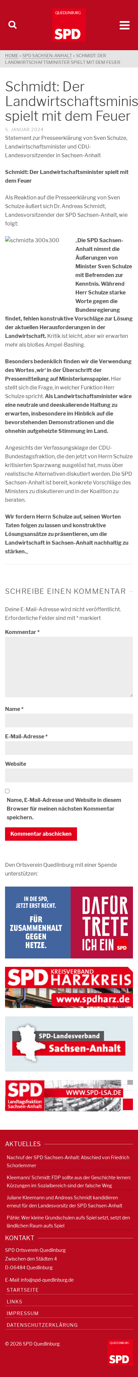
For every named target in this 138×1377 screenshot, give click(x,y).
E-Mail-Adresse (26, 736)
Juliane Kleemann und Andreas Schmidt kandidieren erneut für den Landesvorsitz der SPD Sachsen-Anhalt (64, 1201)
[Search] (12, 25)
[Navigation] (124, 25)
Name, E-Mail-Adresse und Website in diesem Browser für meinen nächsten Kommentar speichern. (64, 809)
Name (14, 709)
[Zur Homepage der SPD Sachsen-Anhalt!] (69, 1043)
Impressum (23, 1313)
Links (14, 1301)
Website (15, 764)
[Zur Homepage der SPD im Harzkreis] (69, 987)
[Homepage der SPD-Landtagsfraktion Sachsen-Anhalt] (69, 1095)
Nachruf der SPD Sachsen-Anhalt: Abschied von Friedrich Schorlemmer (68, 1161)
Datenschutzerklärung (42, 1325)
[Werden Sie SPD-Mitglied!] (69, 922)
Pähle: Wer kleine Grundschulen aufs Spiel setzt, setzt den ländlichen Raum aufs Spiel (68, 1221)
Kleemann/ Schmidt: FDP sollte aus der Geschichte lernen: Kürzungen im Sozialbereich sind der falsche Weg (69, 1181)
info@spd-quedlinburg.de (47, 1280)
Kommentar (22, 632)
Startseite (23, 1290)
